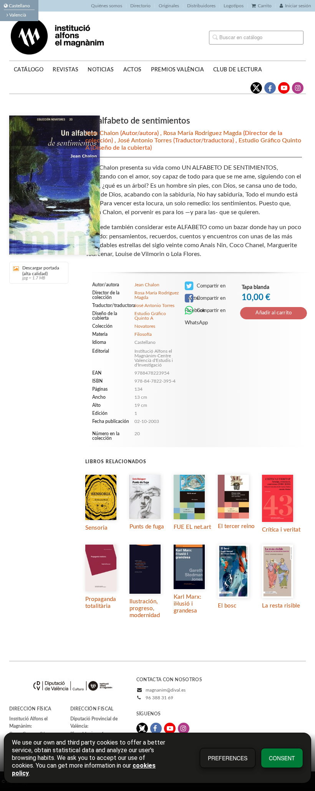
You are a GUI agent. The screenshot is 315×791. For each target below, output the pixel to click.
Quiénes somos (106, 5)
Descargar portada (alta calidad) (40, 273)
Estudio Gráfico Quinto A (150, 315)
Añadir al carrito (273, 312)
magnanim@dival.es (166, 690)
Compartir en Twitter (205, 288)
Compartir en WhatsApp (205, 312)
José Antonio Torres (145, 140)
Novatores (144, 326)
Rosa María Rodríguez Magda (203, 133)
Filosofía (143, 334)
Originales (169, 5)
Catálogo (28, 70)
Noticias (101, 70)
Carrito (265, 5)
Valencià (17, 15)
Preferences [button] (227, 758)
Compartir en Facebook (205, 300)
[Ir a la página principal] (57, 35)
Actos (132, 70)
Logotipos (234, 5)
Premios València (177, 70)
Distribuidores (201, 5)
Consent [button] (282, 758)
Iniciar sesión (298, 5)
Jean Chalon (102, 133)
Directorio (140, 5)
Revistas (65, 70)
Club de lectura (237, 70)
